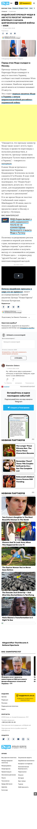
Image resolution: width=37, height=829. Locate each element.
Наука (3, 778)
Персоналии (22, 772)
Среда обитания (6, 784)
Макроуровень (6, 766)
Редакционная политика (9, 706)
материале (6, 163)
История (21, 778)
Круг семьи (22, 781)
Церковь (4, 787)
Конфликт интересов (25, 764)
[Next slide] (34, 8)
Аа (16, 3)
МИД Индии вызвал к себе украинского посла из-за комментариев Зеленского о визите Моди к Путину (21, 226)
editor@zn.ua (5, 730)
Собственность (23, 787)
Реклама (4, 703)
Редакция (4, 700)
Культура (4, 790)
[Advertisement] (18, 123)
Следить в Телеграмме (19, 408)
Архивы (4, 697)
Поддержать (26, 3)
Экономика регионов (8, 775)
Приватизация (6, 772)
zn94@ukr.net (26, 725)
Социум (20, 775)
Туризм (20, 784)
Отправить (18, 358)
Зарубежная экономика (26, 760)
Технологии (5, 781)
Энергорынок (5, 769)
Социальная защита (25, 757)
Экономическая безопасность (23, 768)
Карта (3, 709)
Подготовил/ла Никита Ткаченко (14, 317)
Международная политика (7, 762)
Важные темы (6, 8)
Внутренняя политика (8, 757)
